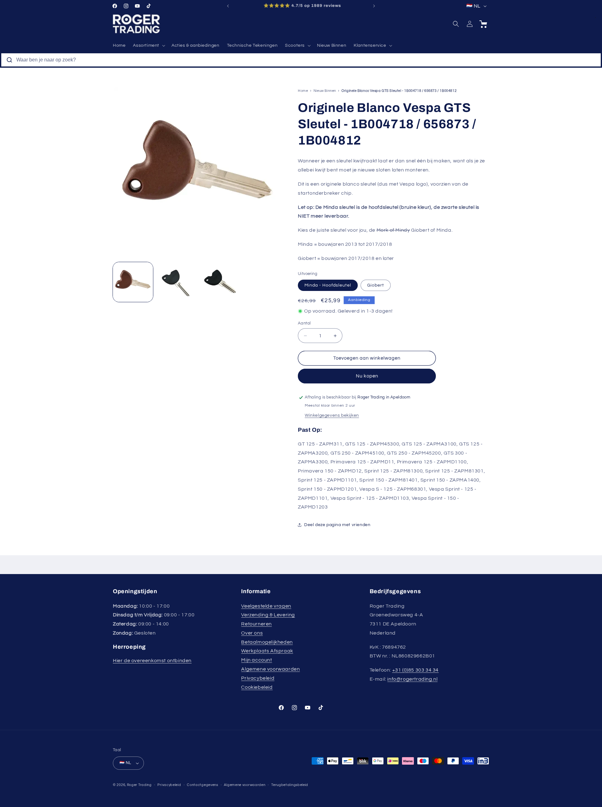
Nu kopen (367, 376)
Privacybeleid (257, 678)
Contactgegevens (202, 785)
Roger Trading (139, 785)
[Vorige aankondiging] (228, 6)
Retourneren (256, 623)
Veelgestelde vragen (266, 606)
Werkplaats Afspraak (267, 650)
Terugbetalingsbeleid (289, 785)
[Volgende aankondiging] (374, 6)
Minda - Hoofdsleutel (327, 285)
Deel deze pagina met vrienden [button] (337, 525)
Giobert (375, 285)
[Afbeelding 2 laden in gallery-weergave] (176, 282)
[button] (148, 45)
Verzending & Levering (268, 614)
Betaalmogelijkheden (267, 642)
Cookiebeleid (256, 687)
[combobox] (301, 59)
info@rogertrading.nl (412, 679)
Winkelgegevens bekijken (332, 415)
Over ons (252, 633)
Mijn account (256, 659)
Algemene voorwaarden (270, 669)
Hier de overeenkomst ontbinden (152, 660)
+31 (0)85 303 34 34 (415, 669)
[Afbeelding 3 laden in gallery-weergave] (219, 282)
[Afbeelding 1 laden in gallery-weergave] (133, 282)
